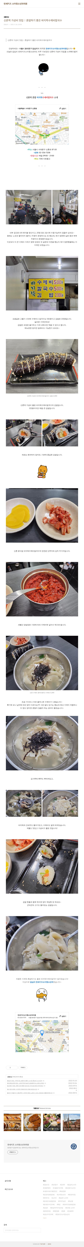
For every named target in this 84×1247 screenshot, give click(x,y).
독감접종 (63, 1191)
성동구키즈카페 (48, 1214)
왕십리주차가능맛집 (57, 1208)
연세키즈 (46, 1198)
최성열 (71, 1201)
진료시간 (46, 1185)
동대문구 (55, 1185)
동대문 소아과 (70, 1208)
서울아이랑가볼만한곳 (50, 1191)
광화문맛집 (47, 1211)
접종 (63, 1211)
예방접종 (56, 1211)
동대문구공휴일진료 (50, 1201)
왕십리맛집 (72, 1195)
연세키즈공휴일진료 (69, 1204)
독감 (59, 1204)
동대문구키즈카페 (49, 1204)
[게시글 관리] (15, 1067)
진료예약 (71, 1211)
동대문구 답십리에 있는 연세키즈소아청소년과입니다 (23, 1148)
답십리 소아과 (64, 1198)
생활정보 (9, 1077)
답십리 (46, 1208)
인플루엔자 (47, 1188)
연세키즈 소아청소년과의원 (15, 3)
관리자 (49, 1244)
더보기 (44, 1218)
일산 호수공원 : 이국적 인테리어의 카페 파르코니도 (22, 1089)
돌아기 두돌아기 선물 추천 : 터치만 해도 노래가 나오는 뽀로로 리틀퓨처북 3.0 (29, 1093)
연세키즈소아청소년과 (63, 1214)
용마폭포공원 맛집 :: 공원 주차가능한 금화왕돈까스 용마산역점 (25, 1083)
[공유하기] (12, 1067)
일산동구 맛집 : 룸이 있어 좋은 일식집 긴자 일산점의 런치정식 (25, 1086)
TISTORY (42, 1244)
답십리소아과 (72, 1185)
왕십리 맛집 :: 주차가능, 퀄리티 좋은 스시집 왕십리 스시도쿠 (24, 1080)
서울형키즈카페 (58, 1188)
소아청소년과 (62, 1195)
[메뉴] (79, 3)
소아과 (54, 1198)
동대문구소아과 (70, 1188)
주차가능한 (62, 1201)
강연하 (63, 1185)
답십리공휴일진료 (49, 1195)
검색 (39, 1230)
